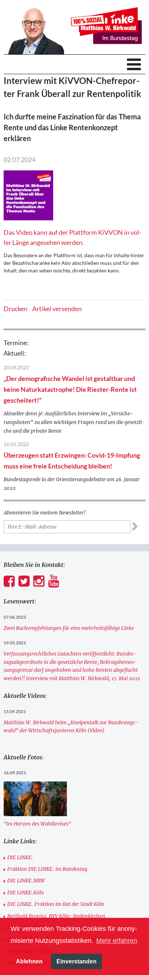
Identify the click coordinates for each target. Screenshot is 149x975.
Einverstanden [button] (76, 961)
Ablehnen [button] (29, 961)
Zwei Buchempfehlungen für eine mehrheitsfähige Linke (69, 628)
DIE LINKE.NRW (26, 880)
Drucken (15, 309)
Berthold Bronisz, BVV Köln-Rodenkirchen (56, 916)
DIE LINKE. (20, 857)
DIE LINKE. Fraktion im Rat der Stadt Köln (56, 904)
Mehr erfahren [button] (116, 940)
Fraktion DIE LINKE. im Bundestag (47, 869)
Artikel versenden (57, 309)
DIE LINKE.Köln (25, 892)
